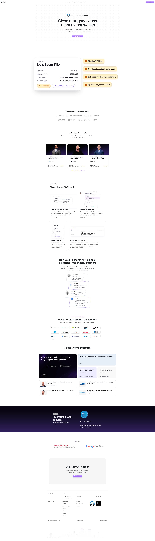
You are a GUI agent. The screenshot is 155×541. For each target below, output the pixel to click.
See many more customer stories (77, 170)
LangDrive (64, 513)
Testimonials (78, 496)
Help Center (78, 506)
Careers (64, 515)
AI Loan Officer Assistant (67, 498)
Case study (62, 165)
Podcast (78, 501)
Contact (64, 508)
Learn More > (54, 217)
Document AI (65, 501)
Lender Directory (79, 503)
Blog (77, 498)
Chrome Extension (66, 506)
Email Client (65, 503)
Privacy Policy (80, 520)
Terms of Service (103, 520)
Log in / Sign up (51, 501)
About (64, 510)
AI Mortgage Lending (66, 496)
